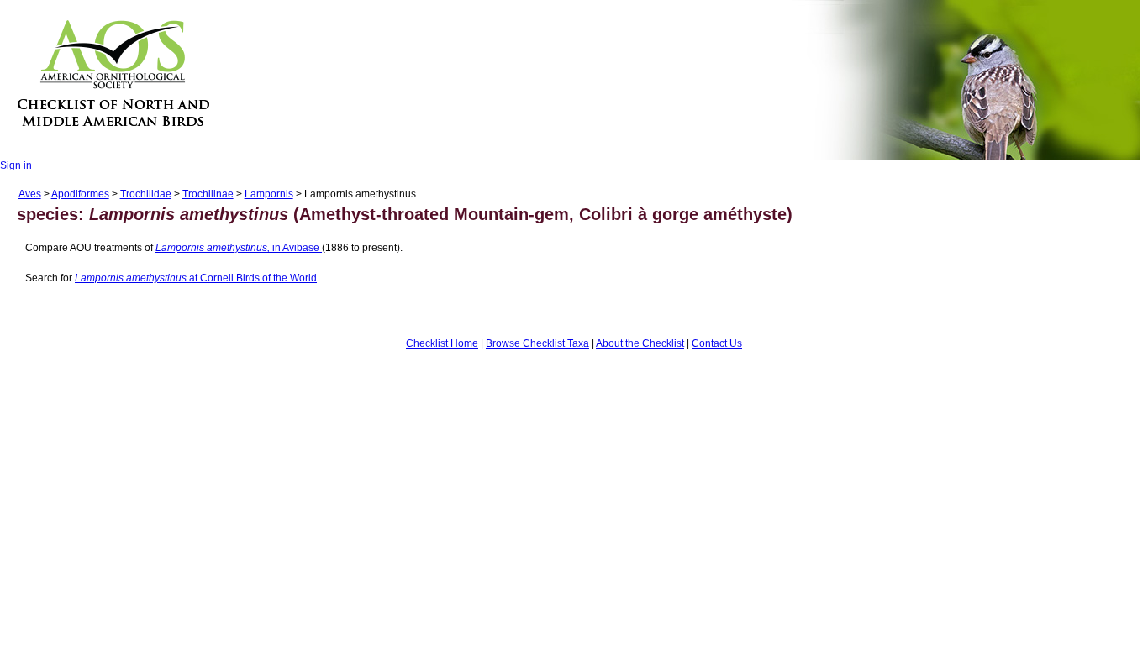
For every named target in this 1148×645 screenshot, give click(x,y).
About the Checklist (640, 343)
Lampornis (269, 194)
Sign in (16, 165)
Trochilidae (145, 194)
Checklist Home (442, 343)
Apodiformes (80, 194)
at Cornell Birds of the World (196, 278)
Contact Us (717, 343)
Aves (29, 194)
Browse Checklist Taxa (537, 343)
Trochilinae (208, 194)
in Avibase (238, 248)
